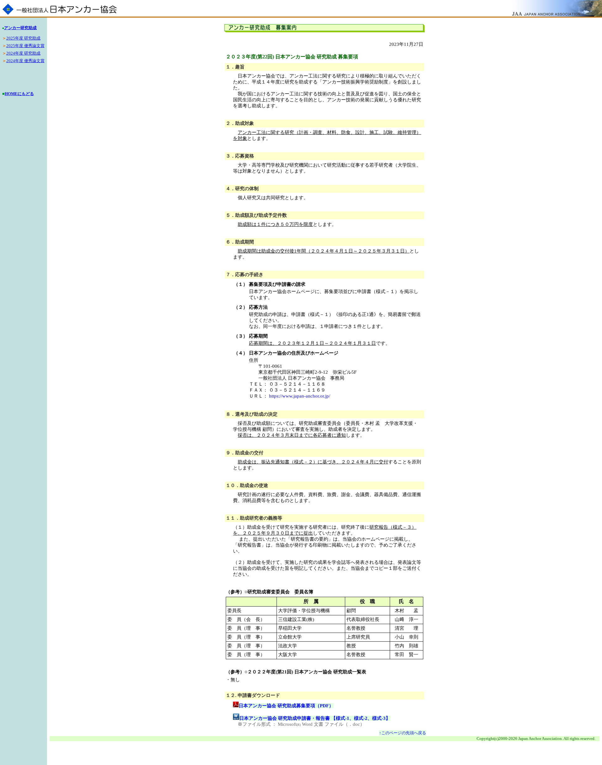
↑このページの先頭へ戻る (402, 732)
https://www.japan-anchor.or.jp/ (299, 396)
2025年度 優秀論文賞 (25, 45)
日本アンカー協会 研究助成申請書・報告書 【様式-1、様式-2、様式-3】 (314, 718)
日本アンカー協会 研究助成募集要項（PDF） (286, 705)
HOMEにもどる (19, 93)
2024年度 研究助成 (23, 53)
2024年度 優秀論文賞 (25, 60)
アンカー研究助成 (20, 27)
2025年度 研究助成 (23, 38)
